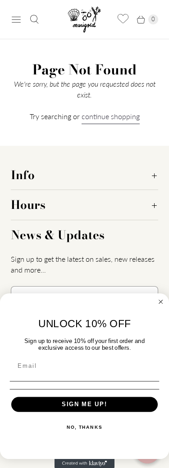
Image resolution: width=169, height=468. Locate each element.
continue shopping (111, 116)
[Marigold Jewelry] (85, 19)
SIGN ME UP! (84, 404)
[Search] (34, 19)
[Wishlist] (123, 19)
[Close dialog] (160, 301)
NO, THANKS (84, 427)
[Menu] (16, 19)
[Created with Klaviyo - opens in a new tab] (84, 463)
